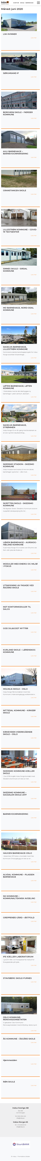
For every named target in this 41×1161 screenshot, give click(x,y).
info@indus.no (20, 1127)
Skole (22, 3)
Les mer (34, 38)
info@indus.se (20, 1118)
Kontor (16, 3)
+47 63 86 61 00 (21, 1125)
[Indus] (5, 2)
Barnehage (29, 3)
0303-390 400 (21, 1116)
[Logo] (21, 1142)
